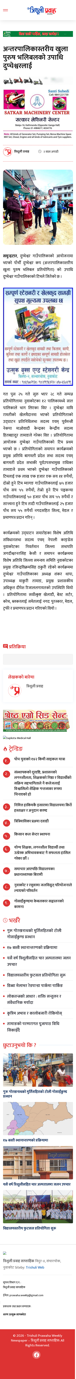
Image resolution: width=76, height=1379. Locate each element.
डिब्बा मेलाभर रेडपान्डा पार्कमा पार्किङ (35, 985)
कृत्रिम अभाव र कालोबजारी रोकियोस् (34, 1013)
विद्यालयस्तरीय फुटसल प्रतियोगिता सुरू (36, 975)
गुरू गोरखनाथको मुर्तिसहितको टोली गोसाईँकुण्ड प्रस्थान (34, 934)
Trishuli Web (35, 1268)
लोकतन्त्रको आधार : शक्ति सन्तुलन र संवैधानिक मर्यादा (34, 999)
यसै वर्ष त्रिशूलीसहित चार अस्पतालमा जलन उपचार (39, 961)
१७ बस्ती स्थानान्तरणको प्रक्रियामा (32, 947)
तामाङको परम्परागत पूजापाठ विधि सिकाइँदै (33, 1027)
